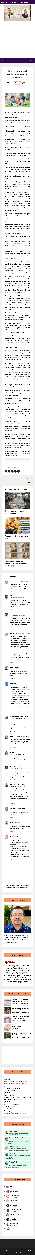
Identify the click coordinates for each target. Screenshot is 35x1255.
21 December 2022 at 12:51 (18, 669)
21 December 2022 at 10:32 (22, 633)
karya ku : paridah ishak (12, 1088)
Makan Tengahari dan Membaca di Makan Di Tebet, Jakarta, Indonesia (15, 1082)
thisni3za (13, 1219)
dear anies (13, 1200)
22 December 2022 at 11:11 (18, 786)
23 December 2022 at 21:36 (18, 810)
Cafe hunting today (10, 1106)
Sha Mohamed (15, 667)
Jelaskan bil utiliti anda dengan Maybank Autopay (20, 1000)
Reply (11, 591)
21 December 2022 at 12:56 (18, 685)
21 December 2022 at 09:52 (20, 581)
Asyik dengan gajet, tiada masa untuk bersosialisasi (21, 1009)
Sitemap (15, 2)
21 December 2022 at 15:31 (22, 736)
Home (2, 2)
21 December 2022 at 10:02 (18, 597)
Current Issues (11, 467)
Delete (15, 591)
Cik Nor (12, 596)
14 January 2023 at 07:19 (17, 838)
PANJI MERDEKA (9, 1090)
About (8, 2)
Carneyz (13, 683)
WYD (10, 1251)
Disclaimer (24, 2)
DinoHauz (7, 1079)
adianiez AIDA (15, 836)
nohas (12, 736)
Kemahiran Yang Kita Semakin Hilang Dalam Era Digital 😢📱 (16, 563)
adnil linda (14, 1191)
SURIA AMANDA (9, 1096)
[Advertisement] (17, 40)
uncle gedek (14, 1224)
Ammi (12, 633)
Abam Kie (18, 81)
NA (11, 582)
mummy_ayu (15, 614)
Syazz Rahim (15, 822)
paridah (13, 752)
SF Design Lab (17, 1252)
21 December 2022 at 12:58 (18, 718)
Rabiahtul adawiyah (17, 808)
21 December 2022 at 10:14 (18, 615)
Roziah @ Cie (14, 1214)
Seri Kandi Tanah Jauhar (19, 716)
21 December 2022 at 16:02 (18, 754)
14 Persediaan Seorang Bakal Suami (19, 1025)
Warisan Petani (15, 766)
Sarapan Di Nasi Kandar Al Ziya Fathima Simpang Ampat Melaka (17, 1098)
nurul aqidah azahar (17, 784)
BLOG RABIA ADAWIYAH (12, 1105)
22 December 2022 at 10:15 (18, 768)
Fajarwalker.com (15, 1210)
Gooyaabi (22, 1251)
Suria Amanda (15, 1196)
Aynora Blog (8, 1112)
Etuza (12, 1228)
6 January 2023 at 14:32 (17, 824)
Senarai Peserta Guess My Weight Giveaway (20, 1017)
